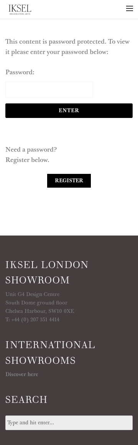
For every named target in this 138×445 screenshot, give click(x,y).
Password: (19, 72)
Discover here (21, 374)
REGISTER (69, 181)
